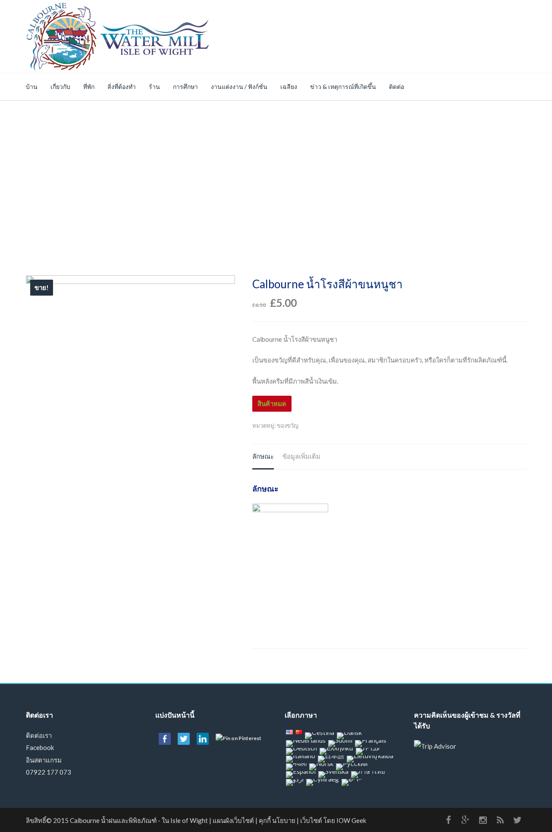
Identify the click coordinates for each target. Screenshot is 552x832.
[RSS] (500, 820)
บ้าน (32, 86)
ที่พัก (88, 86)
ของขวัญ (287, 425)
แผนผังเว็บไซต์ (233, 820)
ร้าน (154, 86)
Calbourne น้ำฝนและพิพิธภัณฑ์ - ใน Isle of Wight (139, 820)
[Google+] (465, 820)
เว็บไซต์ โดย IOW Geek (333, 820)
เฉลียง (288, 86)
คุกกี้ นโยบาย (277, 820)
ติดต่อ (396, 86)
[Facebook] (448, 820)
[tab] (263, 457)
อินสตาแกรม (44, 760)
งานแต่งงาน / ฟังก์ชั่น (239, 86)
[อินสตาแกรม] (483, 820)
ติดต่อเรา (39, 735)
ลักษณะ (263, 456)
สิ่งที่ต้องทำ (121, 86)
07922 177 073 (48, 772)
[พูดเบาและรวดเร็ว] (517, 820)
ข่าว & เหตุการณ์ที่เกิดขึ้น (343, 86)
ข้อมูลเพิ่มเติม (301, 456)
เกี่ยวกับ (60, 86)
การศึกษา (185, 86)
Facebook (40, 747)
